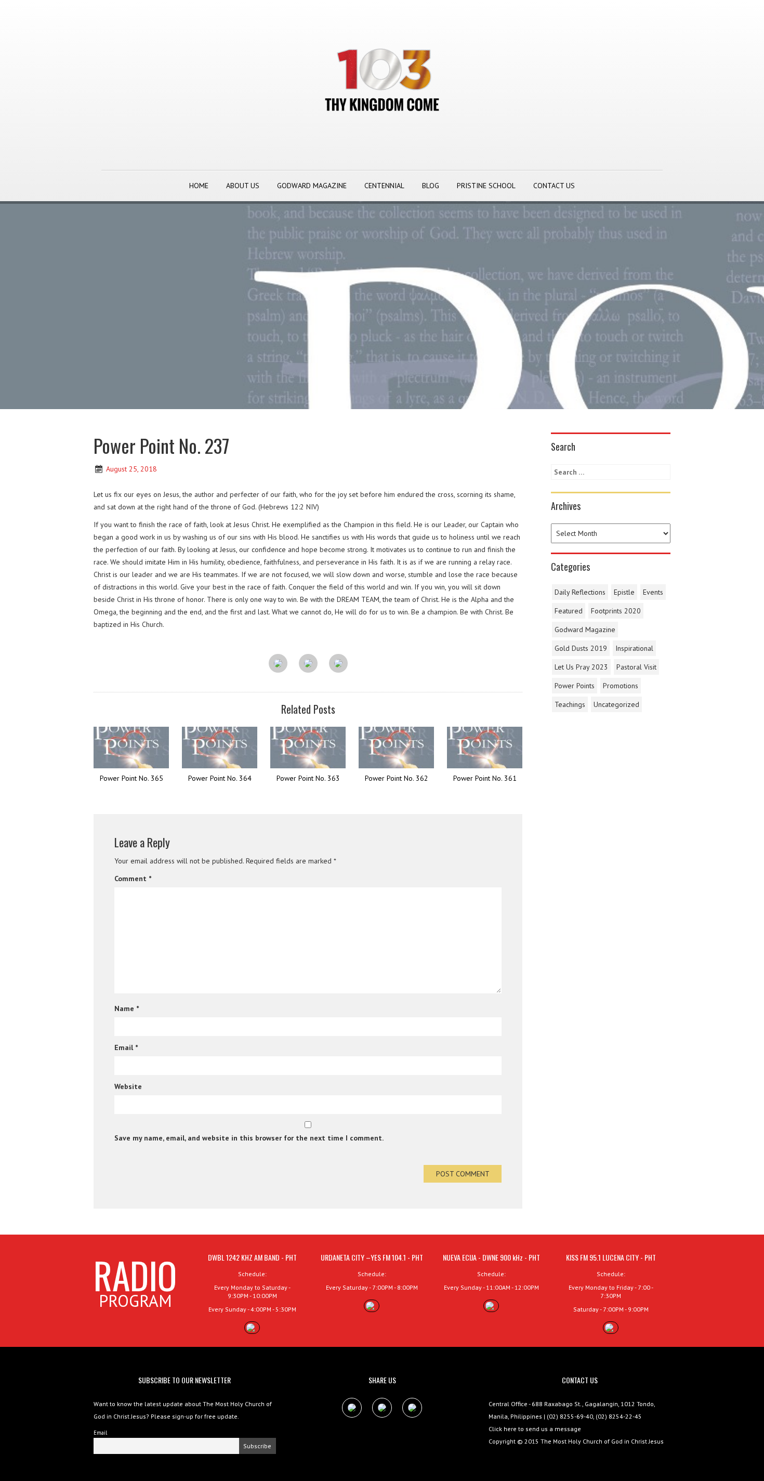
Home (198, 185)
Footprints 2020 (616, 610)
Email (126, 1047)
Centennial (384, 185)
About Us (242, 185)
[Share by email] (338, 664)
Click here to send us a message (535, 1429)
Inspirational (634, 648)
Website (128, 1086)
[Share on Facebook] (278, 664)
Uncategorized (616, 704)
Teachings (570, 704)
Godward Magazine (312, 185)
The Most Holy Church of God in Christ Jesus (602, 1441)
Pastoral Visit (636, 667)
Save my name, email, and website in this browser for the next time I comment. (249, 1138)
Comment (132, 878)
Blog (430, 185)
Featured (569, 610)
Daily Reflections (580, 592)
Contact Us (554, 185)
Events (653, 592)
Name (126, 1008)
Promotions (620, 685)
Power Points (575, 685)
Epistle (624, 592)
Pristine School (486, 185)
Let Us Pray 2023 (581, 667)
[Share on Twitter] (308, 664)
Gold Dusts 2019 (581, 648)
